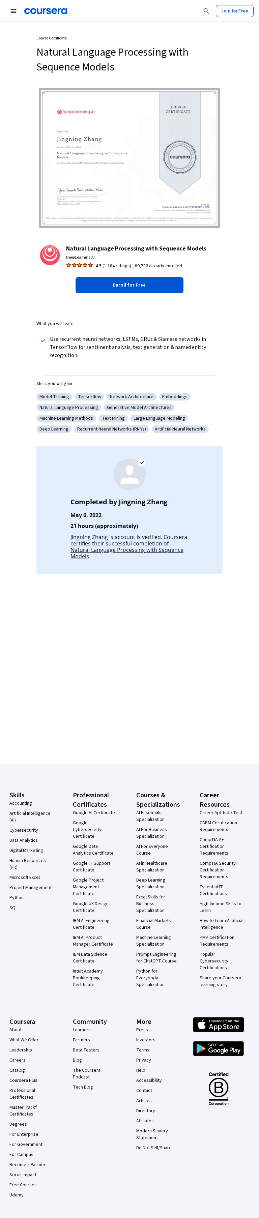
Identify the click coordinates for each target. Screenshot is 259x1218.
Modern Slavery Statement (152, 1134)
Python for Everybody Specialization (150, 978)
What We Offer (23, 1040)
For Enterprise (23, 1134)
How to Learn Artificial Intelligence (221, 924)
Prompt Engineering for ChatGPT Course (156, 957)
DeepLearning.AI (80, 257)
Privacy (143, 1060)
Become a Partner (27, 1164)
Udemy (16, 1195)
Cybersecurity (23, 830)
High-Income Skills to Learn (220, 907)
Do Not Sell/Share (154, 1148)
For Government (25, 1144)
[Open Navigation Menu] (13, 11)
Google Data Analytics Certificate (93, 850)
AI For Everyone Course (152, 850)
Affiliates (145, 1121)
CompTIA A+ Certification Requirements (214, 846)
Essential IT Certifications (213, 890)
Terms (142, 1050)
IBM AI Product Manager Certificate (93, 941)
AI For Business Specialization (151, 833)
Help (140, 1070)
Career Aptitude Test (221, 812)
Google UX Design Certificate (91, 907)
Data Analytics (23, 840)
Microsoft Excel (24, 877)
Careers (17, 1060)
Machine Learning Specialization (153, 941)
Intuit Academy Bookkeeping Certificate (88, 978)
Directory (145, 1110)
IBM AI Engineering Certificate (91, 924)
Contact (144, 1090)
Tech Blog (83, 1087)
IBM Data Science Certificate (90, 957)
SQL (13, 907)
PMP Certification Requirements (217, 941)
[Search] (206, 11)
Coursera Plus (23, 1080)
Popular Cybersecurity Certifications (214, 961)
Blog (77, 1060)
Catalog (17, 1070)
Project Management (30, 887)
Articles (144, 1100)
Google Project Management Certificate (88, 887)
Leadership (20, 1050)
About (15, 1030)
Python (16, 897)
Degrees (18, 1124)
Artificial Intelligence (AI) (30, 817)
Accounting (20, 803)
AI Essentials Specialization (150, 816)
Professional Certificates (22, 1094)
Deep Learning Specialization (150, 883)
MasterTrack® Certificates (23, 1111)
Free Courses (23, 1185)
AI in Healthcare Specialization (151, 866)
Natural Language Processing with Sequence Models (136, 248)
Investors (145, 1040)
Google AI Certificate (94, 812)
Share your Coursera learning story (220, 981)
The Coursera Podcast (86, 1073)
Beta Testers (86, 1050)
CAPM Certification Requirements (218, 826)
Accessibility (149, 1080)
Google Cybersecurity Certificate (87, 830)
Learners (82, 1030)
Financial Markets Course (153, 924)
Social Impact (22, 1174)
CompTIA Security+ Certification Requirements (219, 870)
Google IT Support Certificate (91, 866)
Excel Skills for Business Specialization (150, 904)
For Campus (21, 1154)
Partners (81, 1040)
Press (142, 1030)
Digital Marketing (26, 850)
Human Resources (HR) (27, 864)
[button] (129, 285)
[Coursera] (45, 11)
